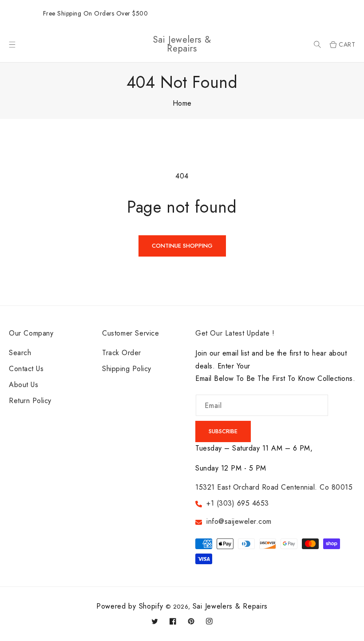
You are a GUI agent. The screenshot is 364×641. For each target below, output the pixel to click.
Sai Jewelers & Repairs (230, 606)
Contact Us (26, 369)
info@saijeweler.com (239, 521)
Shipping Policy (126, 369)
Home (182, 103)
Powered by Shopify (129, 606)
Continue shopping (182, 245)
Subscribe (223, 431)
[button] (317, 44)
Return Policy (30, 401)
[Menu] (12, 44)
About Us (23, 385)
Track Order (121, 353)
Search (20, 353)
